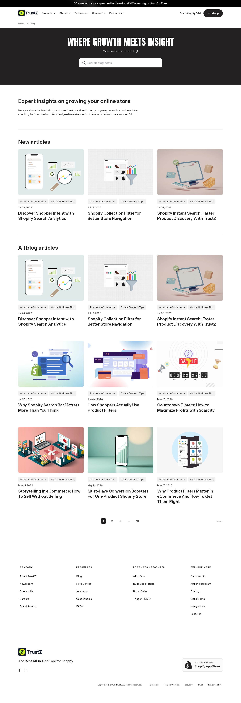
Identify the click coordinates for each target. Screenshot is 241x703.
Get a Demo (198, 598)
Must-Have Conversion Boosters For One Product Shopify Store (118, 494)
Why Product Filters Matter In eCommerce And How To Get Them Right (185, 496)
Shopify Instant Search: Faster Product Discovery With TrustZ (186, 216)
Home (21, 23)
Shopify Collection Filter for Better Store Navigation (114, 216)
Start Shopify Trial (190, 13)
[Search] (84, 63)
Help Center (83, 583)
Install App (213, 13)
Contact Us (26, 591)
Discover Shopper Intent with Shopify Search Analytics (46, 216)
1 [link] (103, 521)
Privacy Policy (214, 685)
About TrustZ (28, 576)
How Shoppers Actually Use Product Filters (113, 408)
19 (137, 521)
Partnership (198, 576)
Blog (79, 576)
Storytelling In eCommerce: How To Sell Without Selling (49, 494)
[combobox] (123, 62)
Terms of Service (171, 685)
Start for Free (158, 3)
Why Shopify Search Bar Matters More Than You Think (48, 408)
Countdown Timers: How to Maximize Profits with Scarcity (186, 408)
